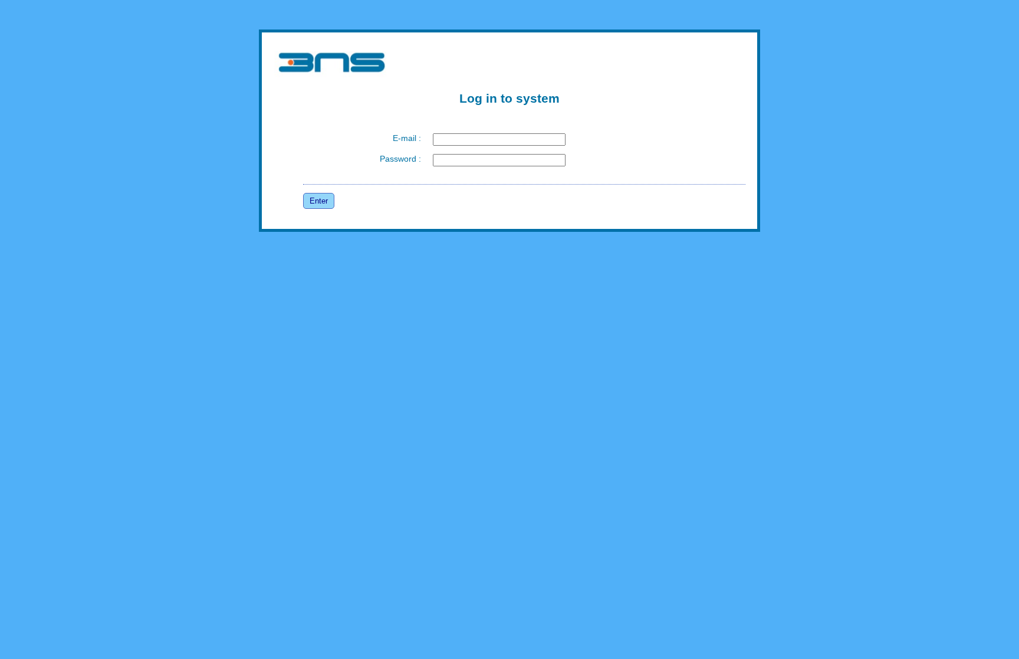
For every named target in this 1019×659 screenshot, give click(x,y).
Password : (400, 158)
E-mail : (407, 138)
